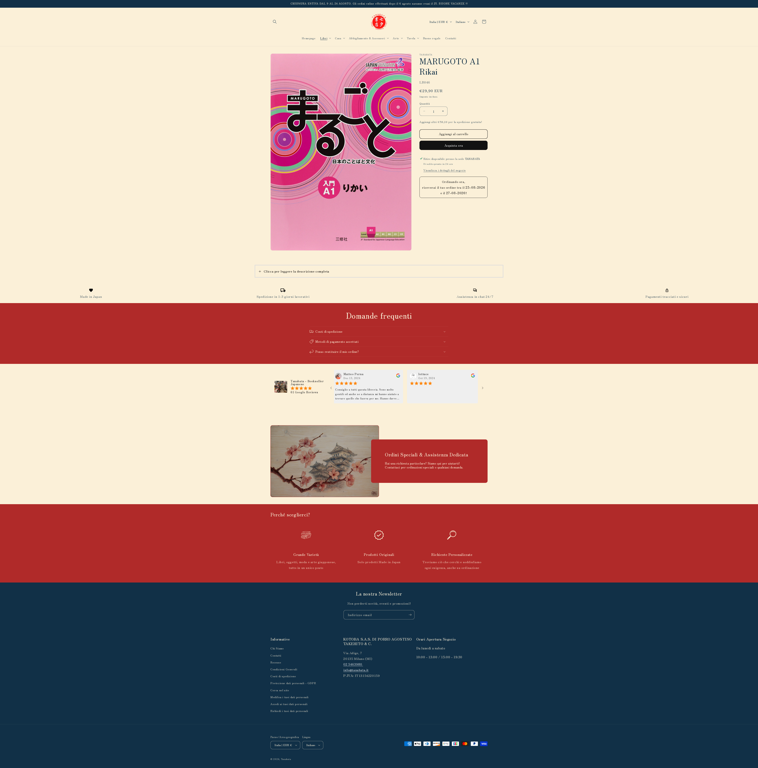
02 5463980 (353, 664)
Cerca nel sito (279, 690)
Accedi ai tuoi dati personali (288, 704)
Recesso (275, 662)
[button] (274, 21)
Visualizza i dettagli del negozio (444, 170)
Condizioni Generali (283, 669)
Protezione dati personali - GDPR (293, 683)
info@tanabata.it (356, 669)
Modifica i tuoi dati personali (289, 697)
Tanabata (286, 759)
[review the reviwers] (368, 376)
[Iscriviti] (410, 614)
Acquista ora (453, 145)
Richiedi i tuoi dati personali (289, 711)
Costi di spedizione (283, 676)
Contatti (275, 655)
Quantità (424, 103)
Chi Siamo (277, 648)
